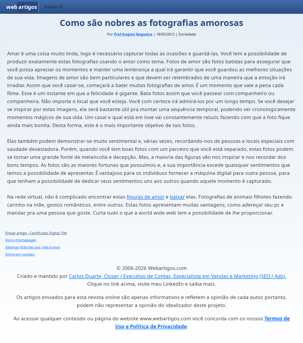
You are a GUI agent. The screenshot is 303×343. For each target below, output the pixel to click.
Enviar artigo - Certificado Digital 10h (36, 233)
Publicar (51, 6)
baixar (177, 196)
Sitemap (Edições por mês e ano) (32, 247)
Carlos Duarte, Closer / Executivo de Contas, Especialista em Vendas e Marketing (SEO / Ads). (177, 276)
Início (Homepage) (20, 240)
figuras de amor (145, 196)
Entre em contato (20, 254)
